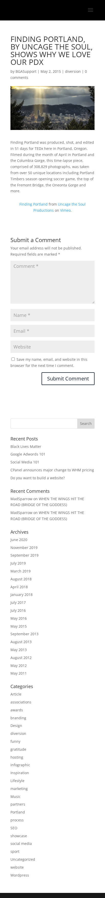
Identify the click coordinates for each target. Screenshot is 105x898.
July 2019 (18, 563)
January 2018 (21, 594)
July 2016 (18, 610)
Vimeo (65, 210)
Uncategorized (22, 859)
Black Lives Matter (25, 446)
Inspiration (19, 772)
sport (14, 851)
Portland (17, 812)
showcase (18, 835)
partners (17, 804)
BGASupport (26, 71)
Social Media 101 (24, 462)
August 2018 (21, 579)
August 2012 (21, 657)
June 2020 (18, 539)
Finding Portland (33, 204)
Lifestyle (17, 780)
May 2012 (18, 665)
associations (20, 702)
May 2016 (18, 618)
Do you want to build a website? (37, 477)
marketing (19, 788)
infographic (20, 764)
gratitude (18, 749)
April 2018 (19, 586)
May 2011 (18, 673)
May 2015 (18, 626)
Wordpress (19, 875)
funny (15, 741)
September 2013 (24, 633)
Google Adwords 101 (27, 454)
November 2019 (23, 547)
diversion (73, 71)
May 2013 (18, 649)
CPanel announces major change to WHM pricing (52, 470)
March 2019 (20, 571)
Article (15, 694)
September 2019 (24, 555)
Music (15, 796)
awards (16, 710)
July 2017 (18, 602)
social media (21, 843)
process (17, 820)
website (17, 867)
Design (16, 725)
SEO (13, 827)
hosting (16, 757)
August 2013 (21, 641)
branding (18, 717)
